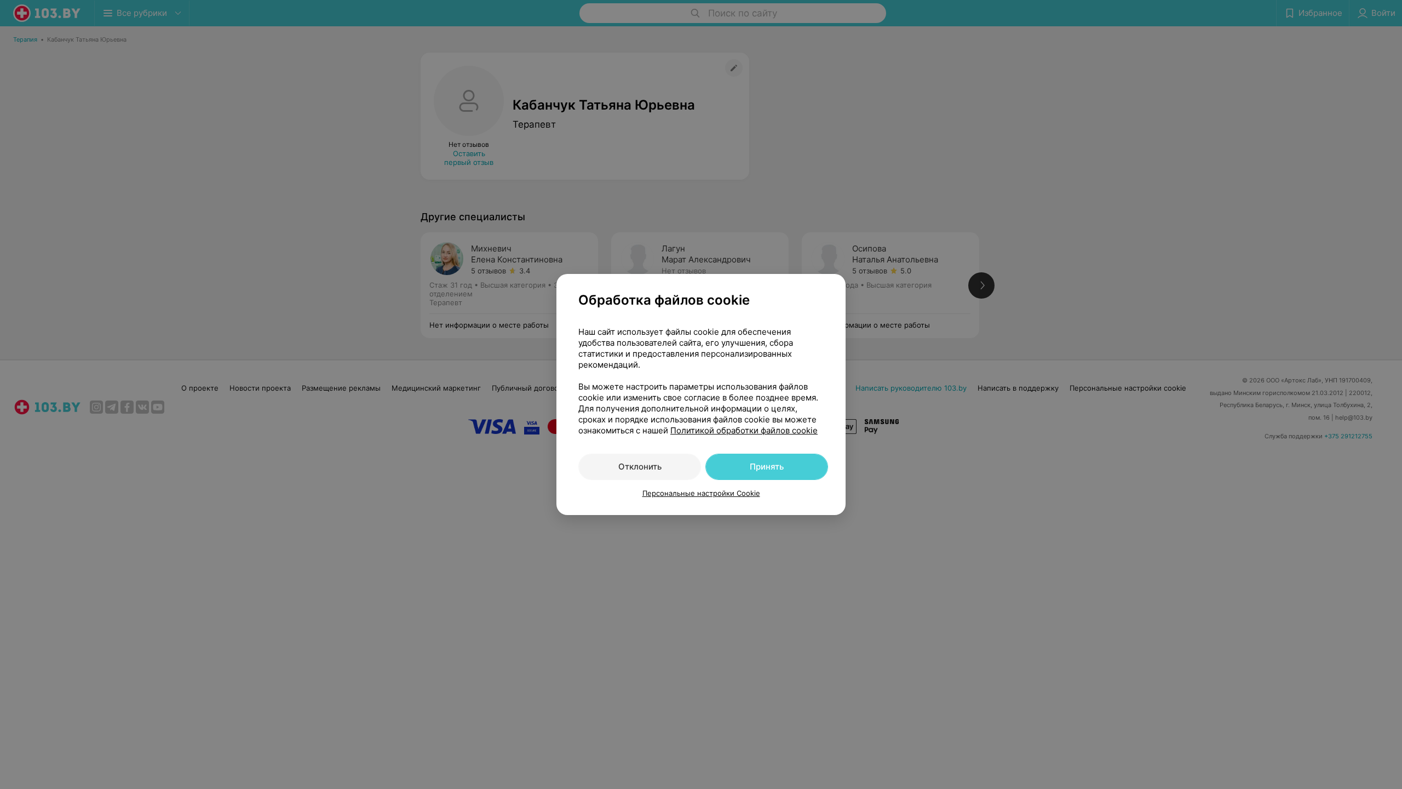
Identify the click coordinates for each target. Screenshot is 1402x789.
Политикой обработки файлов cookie (744, 430)
